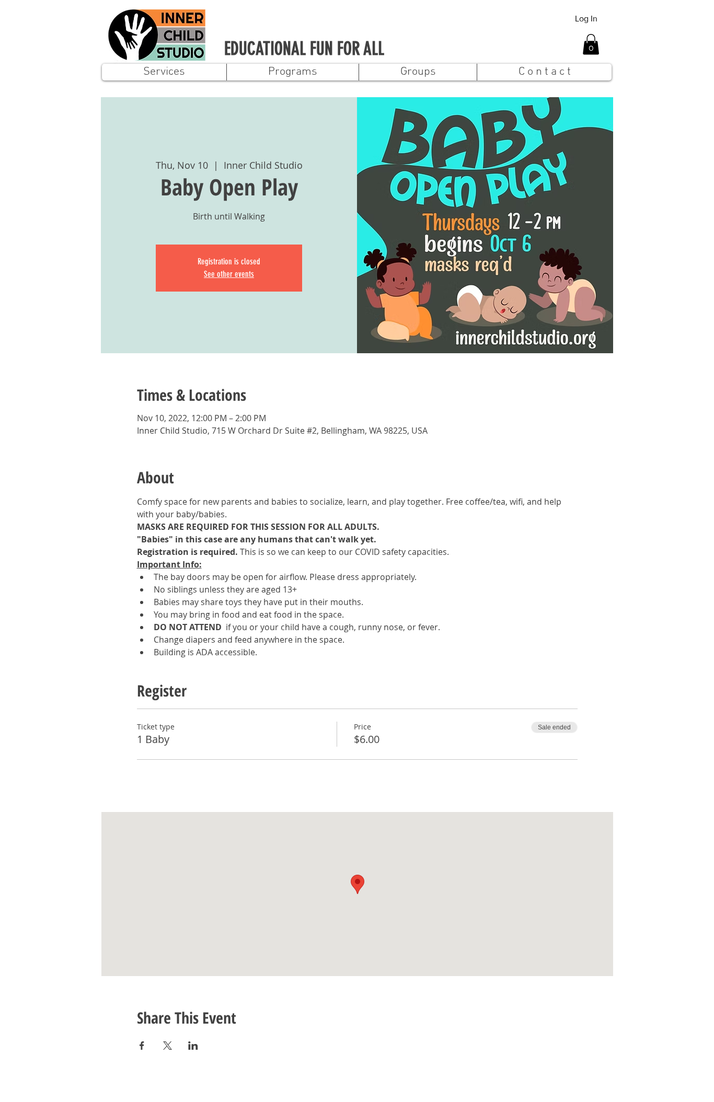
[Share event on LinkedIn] (193, 1045)
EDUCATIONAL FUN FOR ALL (304, 49)
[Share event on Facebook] (142, 1045)
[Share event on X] (167, 1045)
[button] (591, 44)
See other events (229, 274)
